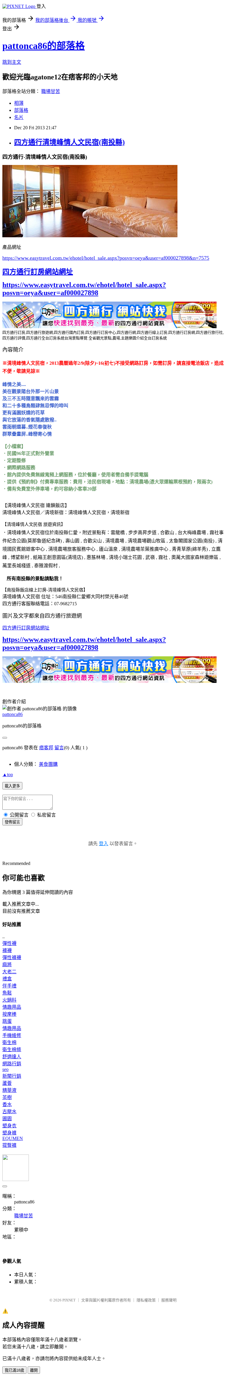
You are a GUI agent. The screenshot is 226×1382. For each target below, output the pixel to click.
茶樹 (7, 1097)
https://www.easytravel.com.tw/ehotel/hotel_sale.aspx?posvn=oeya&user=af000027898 (84, 289)
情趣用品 (11, 1007)
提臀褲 (9, 1145)
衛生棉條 (11, 1049)
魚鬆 (7, 992)
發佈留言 (12, 822)
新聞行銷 (11, 1076)
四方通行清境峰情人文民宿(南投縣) (69, 142)
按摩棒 (9, 1014)
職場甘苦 (50, 91)
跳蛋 (7, 1021)
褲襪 (7, 950)
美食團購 (48, 764)
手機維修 (11, 1035)
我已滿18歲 (14, 1370)
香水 (7, 1104)
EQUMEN (12, 1138)
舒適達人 (11, 1056)
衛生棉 (9, 1042)
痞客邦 (46, 747)
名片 (19, 117)
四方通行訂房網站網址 (37, 272)
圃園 (7, 1118)
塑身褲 (9, 1132)
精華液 (9, 1090)
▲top (7, 774)
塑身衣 (9, 1125)
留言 (59, 747)
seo (5, 1069)
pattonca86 (12, 714)
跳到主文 (11, 62)
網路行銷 (11, 1063)
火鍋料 (9, 999)
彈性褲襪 (11, 957)
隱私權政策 (146, 1300)
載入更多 (12, 786)
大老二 (9, 971)
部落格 (21, 110)
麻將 (7, 964)
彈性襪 (9, 943)
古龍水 (9, 1111)
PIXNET (69, 1300)
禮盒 (7, 978)
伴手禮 (9, 985)
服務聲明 (169, 1300)
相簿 (19, 103)
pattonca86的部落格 (43, 45)
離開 (34, 1370)
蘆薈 (7, 1083)
